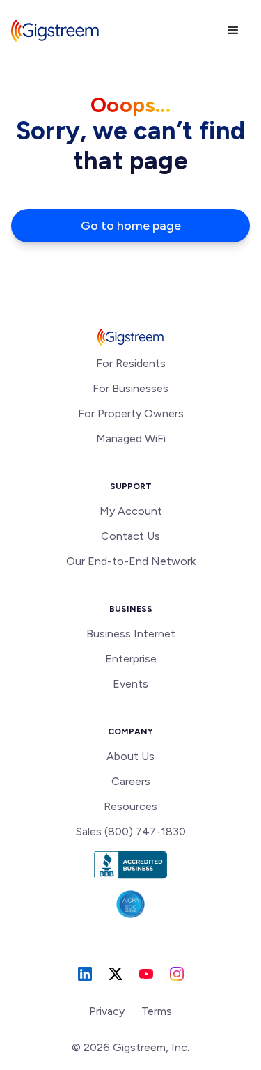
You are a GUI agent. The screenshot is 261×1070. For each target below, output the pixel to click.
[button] (233, 30)
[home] (55, 31)
